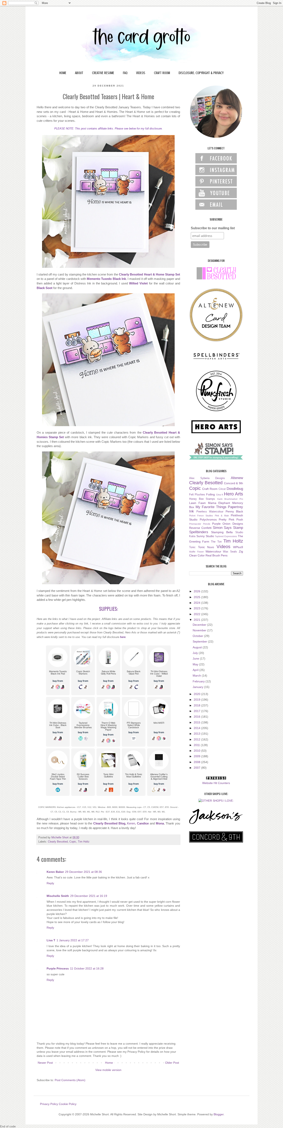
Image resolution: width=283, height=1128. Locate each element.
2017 (197, 711)
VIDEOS (140, 73)
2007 (197, 767)
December (200, 624)
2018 (197, 705)
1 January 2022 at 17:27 (73, 940)
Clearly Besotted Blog (109, 823)
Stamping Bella (222, 532)
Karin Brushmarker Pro (230, 499)
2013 (197, 733)
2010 (197, 750)
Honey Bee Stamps (202, 499)
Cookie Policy (67, 1104)
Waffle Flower (196, 551)
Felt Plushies (197, 494)
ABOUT (79, 73)
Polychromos (208, 519)
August (198, 647)
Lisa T (51, 940)
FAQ (125, 73)
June (196, 658)
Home (109, 1062)
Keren (131, 823)
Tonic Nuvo (206, 547)
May (196, 664)
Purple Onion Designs (227, 523)
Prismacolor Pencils (199, 524)
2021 (197, 619)
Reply (50, 883)
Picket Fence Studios (201, 515)
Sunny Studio (205, 536)
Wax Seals (230, 551)
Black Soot (44, 288)
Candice (143, 823)
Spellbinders (198, 532)
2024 (197, 602)
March (197, 675)
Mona (160, 823)
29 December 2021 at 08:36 (83, 871)
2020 (197, 694)
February (199, 681)
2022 (197, 614)
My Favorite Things (211, 507)
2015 (197, 722)
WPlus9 (238, 547)
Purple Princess (58, 968)
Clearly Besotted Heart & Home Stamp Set (149, 274)
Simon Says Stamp (228, 528)
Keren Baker (55, 871)
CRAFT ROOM (162, 73)
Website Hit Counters (216, 783)
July (196, 653)
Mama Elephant (219, 503)
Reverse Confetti (200, 527)
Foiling (210, 494)
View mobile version (108, 1070)
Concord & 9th (233, 483)
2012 (197, 739)
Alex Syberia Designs (207, 478)
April (196, 670)
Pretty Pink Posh (231, 519)
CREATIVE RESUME (103, 73)
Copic (72, 841)
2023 (197, 608)
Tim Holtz (83, 841)
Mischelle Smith (58, 896)
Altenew (237, 478)
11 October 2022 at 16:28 (87, 968)
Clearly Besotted (58, 841)
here (123, 637)
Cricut (222, 489)
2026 (197, 591)
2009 (197, 756)
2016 (197, 716)
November (200, 630)
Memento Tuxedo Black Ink (106, 278)
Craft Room (210, 488)
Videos (223, 546)
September (200, 641)
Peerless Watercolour (210, 511)
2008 (197, 762)
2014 (197, 728)
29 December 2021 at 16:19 (88, 896)
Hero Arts (233, 493)
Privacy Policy (49, 1104)
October (198, 636)
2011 (197, 745)
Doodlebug (235, 489)
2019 (197, 699)
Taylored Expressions (226, 536)
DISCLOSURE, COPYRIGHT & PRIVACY (201, 73)
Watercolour (213, 551)
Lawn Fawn (197, 503)
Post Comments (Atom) (70, 1080)
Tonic (192, 547)
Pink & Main (222, 515)
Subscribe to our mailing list (213, 228)
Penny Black (234, 511)
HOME (62, 73)
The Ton (216, 541)
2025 (197, 597)
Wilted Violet (138, 283)
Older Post (172, 1062)
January (198, 687)
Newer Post (45, 1062)
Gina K (219, 494)
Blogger (219, 1114)
